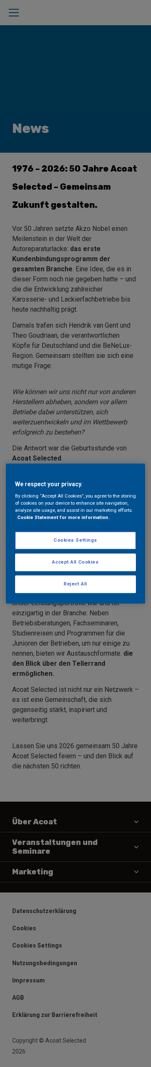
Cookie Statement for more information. (63, 517)
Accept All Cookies (75, 562)
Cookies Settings (75, 540)
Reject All (75, 584)
